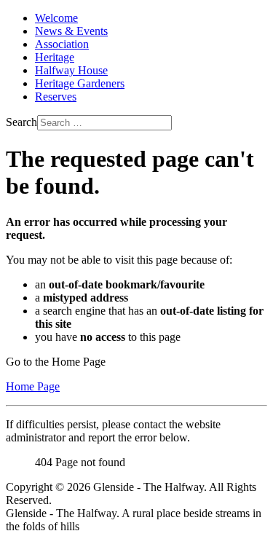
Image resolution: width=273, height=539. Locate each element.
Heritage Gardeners (79, 83)
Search (21, 122)
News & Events (71, 31)
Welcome (56, 18)
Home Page (33, 386)
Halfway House (71, 70)
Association (62, 44)
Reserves (55, 96)
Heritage (54, 57)
